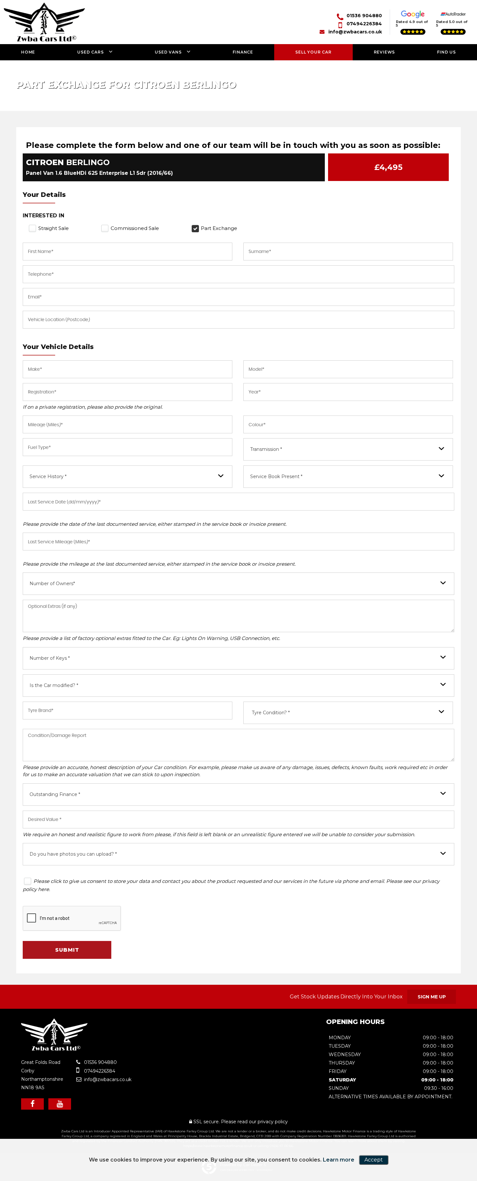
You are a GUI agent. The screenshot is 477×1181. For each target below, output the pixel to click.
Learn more (338, 1160)
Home (28, 52)
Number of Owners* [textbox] (52, 583)
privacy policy (273, 1122)
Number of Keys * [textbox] (50, 658)
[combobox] (348, 449)
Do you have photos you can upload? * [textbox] (73, 854)
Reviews (384, 52)
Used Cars (90, 52)
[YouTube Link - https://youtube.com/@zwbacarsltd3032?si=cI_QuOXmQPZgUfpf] (59, 1104)
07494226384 (364, 23)
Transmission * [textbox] (266, 449)
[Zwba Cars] (54, 1049)
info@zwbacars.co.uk (355, 31)
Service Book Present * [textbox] (276, 476)
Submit (67, 950)
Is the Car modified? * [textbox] (54, 685)
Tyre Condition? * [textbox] (271, 713)
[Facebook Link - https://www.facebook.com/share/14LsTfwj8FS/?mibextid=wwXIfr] (32, 1104)
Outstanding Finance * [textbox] (55, 794)
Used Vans (168, 52)
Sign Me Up (432, 997)
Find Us (446, 52)
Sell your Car (313, 52)
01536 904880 (364, 15)
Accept (373, 1160)
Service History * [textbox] (48, 476)
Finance (243, 52)
